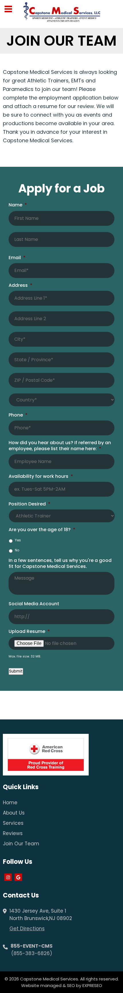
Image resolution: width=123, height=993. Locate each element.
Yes (18, 540)
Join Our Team (21, 843)
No (17, 550)
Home (10, 802)
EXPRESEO (92, 985)
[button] (8, 8)
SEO (71, 985)
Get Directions (27, 928)
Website (30, 985)
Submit (16, 671)
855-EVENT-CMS (32, 946)
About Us (14, 812)
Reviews (13, 833)
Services (13, 823)
